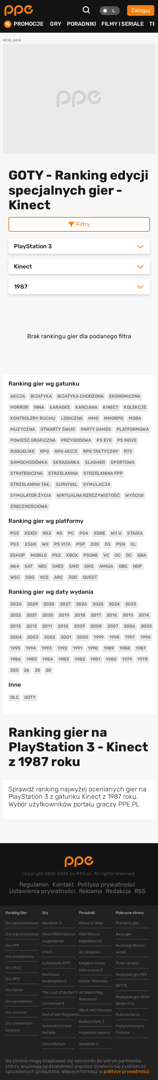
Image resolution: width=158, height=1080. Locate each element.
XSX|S (30, 533)
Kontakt (63, 884)
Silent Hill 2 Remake (95, 1010)
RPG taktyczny (100, 451)
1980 (111, 659)
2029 (32, 604)
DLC (14, 697)
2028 (48, 604)
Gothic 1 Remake (93, 981)
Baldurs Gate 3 (91, 1021)
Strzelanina (63, 473)
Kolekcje (135, 407)
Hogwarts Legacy (94, 1032)
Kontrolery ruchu (32, 418)
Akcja (17, 396)
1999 (99, 637)
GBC (123, 566)
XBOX (72, 555)
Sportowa (122, 462)
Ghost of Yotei (91, 923)
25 (37, 670)
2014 (144, 615)
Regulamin (34, 884)
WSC (15, 577)
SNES (58, 566)
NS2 (47, 533)
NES (42, 566)
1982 (80, 659)
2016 (112, 615)
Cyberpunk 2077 (56, 963)
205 (14, 670)
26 (26, 670)
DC (129, 555)
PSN (120, 544)
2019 (64, 615)
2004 (16, 637)
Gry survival (16, 1012)
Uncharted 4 (53, 1003)
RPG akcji (66, 451)
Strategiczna (26, 473)
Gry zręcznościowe (22, 934)
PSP (80, 544)
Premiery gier (127, 923)
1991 (77, 648)
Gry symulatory (19, 1001)
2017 (96, 615)
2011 (47, 626)
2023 (130, 604)
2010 (63, 626)
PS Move (126, 440)
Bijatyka (41, 396)
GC (118, 555)
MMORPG (113, 418)
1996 (145, 637)
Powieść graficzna (32, 440)
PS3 (14, 544)
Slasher (95, 462)
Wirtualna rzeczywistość (88, 495)
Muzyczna (22, 429)
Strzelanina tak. (30, 484)
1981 (95, 659)
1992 (62, 648)
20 (48, 670)
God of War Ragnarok (60, 1014)
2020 (47, 615)
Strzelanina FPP (103, 473)
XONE (99, 533)
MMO (93, 418)
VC (106, 555)
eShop (17, 555)
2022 (15, 615)
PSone (90, 555)
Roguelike (22, 451)
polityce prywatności (126, 1071)
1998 (114, 637)
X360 (30, 544)
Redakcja (118, 891)
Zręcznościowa (28, 506)
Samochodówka (28, 462)
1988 (124, 648)
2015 (128, 615)
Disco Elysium (54, 1044)
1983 (63, 659)
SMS (89, 566)
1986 (15, 659)
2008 (96, 626)
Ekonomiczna (124, 396)
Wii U (116, 533)
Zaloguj (140, 10)
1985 (31, 659)
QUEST (90, 577)
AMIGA (106, 566)
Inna (39, 407)
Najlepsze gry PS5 (131, 974)
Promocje (28, 24)
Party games (96, 429)
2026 (81, 604)
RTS (128, 451)
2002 (49, 637)
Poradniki (81, 24)
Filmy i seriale (122, 24)
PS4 (83, 533)
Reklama (90, 891)
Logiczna (72, 418)
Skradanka (66, 462)
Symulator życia (30, 495)
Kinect (110, 407)
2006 (129, 626)
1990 (93, 648)
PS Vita (62, 544)
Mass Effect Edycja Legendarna (58, 937)
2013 (15, 626)
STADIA (135, 533)
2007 (112, 626)
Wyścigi (134, 495)
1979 (127, 659)
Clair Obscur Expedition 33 (90, 937)
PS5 (14, 533)
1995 (15, 648)
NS (59, 533)
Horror (19, 407)
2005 (146, 626)
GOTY (30, 697)
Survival (67, 484)
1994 (31, 648)
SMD (74, 566)
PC (71, 533)
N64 (14, 566)
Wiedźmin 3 (51, 923)
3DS (94, 544)
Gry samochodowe (22, 923)
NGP (137, 566)
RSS (140, 891)
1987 (141, 648)
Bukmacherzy (128, 1014)
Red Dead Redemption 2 (54, 977)
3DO (72, 577)
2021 (31, 615)
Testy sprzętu (127, 963)
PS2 (56, 555)
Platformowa (132, 429)
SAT (29, 566)
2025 (98, 604)
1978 (142, 659)
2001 (66, 637)
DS (108, 544)
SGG (29, 577)
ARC (58, 577)
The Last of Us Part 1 (59, 992)
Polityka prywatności (106, 884)
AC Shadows (90, 952)
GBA (141, 555)
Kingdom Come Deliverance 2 (92, 966)
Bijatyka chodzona (80, 396)
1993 (47, 648)
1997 (130, 637)
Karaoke (60, 407)
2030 (16, 604)
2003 (33, 637)
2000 (82, 637)
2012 (31, 626)
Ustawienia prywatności (42, 891)
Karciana (86, 407)
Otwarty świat (57, 429)
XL (133, 544)
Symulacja (96, 484)
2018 (80, 615)
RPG (44, 451)
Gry (55, 24)
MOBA (135, 418)
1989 (109, 648)
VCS (44, 577)
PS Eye (104, 440)
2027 (65, 604)
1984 (47, 659)
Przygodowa (76, 440)
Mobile (38, 555)
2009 (79, 626)
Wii (45, 544)
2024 (114, 604)
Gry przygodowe (20, 956)
